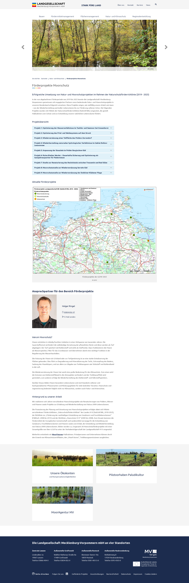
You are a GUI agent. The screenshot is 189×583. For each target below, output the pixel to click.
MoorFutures (57, 434)
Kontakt (131, 5)
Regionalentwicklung (141, 16)
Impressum (138, 574)
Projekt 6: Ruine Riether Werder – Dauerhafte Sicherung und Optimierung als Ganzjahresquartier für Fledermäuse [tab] (66, 156)
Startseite (44, 78)
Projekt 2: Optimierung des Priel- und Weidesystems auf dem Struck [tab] (62, 133)
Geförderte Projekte (80, 574)
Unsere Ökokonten (62, 473)
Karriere (140, 5)
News (148, 5)
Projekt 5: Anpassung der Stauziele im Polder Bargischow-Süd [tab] (60, 150)
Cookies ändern (151, 574)
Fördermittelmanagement (62, 16)
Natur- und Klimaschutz (116, 16)
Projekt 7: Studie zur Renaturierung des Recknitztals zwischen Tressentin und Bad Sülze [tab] (70, 162)
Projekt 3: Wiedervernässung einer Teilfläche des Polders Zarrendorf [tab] (63, 138)
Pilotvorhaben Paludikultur (126, 474)
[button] (22, 47)
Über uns (121, 5)
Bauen (42, 16)
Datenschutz (126, 574)
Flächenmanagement (90, 16)
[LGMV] (48, 5)
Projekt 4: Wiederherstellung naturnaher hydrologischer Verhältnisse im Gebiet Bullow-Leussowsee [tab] (70, 144)
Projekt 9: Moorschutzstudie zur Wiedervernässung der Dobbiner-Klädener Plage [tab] (68, 172)
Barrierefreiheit (112, 574)
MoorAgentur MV (62, 512)
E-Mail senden (69, 317)
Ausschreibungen (97, 574)
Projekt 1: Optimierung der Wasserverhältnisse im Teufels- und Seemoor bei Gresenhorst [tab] (71, 128)
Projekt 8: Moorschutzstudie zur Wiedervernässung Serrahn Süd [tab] (60, 167)
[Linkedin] (67, 574)
